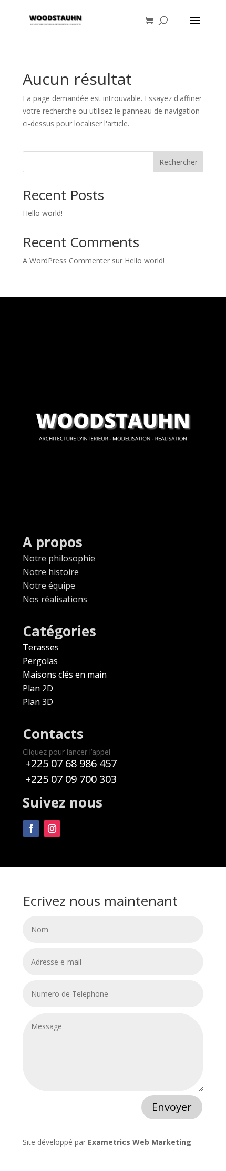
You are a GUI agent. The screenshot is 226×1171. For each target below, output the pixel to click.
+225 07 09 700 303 (70, 779)
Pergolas (40, 661)
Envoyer (172, 1107)
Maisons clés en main (65, 674)
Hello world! (43, 213)
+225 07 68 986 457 (70, 763)
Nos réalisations (55, 599)
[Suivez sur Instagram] (52, 828)
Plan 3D (38, 702)
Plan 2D (38, 688)
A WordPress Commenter (66, 261)
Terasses (41, 647)
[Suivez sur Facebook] (31, 828)
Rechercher (178, 162)
